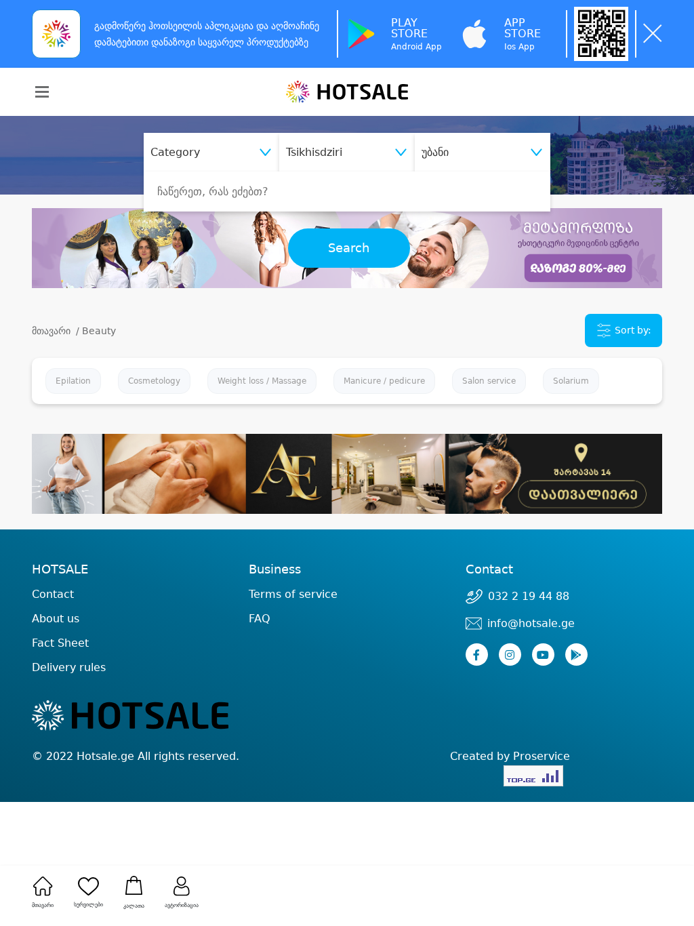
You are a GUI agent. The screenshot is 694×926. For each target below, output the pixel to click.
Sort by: (631, 330)
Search (348, 248)
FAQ (259, 618)
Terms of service (293, 594)
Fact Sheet (60, 643)
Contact (53, 594)
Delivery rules (69, 667)
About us (55, 618)
